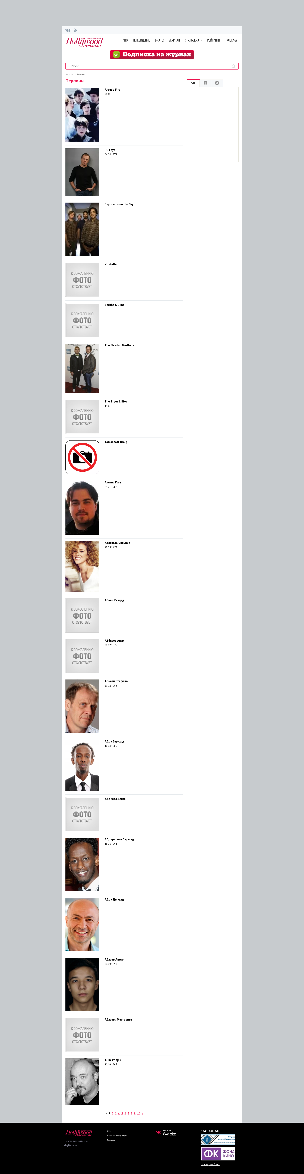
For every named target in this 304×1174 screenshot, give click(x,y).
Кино (124, 41)
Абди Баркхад (114, 741)
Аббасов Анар (114, 640)
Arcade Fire (113, 89)
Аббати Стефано (116, 681)
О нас (109, 1131)
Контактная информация (117, 1135)
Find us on (169, 1133)
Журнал (174, 41)
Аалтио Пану (113, 482)
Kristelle (111, 264)
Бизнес (159, 41)
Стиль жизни (193, 41)
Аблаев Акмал (114, 959)
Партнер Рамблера (210, 1164)
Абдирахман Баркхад (119, 839)
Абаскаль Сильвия (117, 542)
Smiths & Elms (114, 305)
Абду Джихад (114, 899)
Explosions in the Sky (119, 204)
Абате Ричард (114, 600)
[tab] (193, 83)
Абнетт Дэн (113, 1060)
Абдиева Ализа (115, 799)
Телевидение (141, 41)
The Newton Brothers (119, 345)
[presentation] (193, 83)
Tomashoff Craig (116, 442)
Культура (231, 41)
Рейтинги (213, 41)
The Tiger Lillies (116, 401)
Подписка (111, 1140)
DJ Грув (110, 150)
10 (138, 1113)
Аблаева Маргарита (118, 1019)
